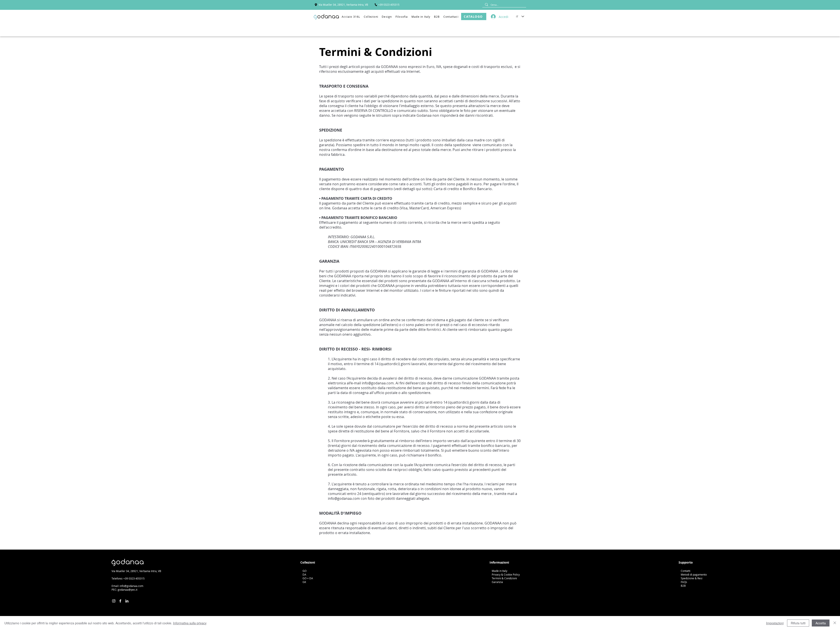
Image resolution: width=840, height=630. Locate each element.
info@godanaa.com (378, 383)
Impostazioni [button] (775, 623)
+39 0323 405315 (134, 578)
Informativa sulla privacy (189, 623)
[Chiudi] (834, 623)
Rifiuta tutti (798, 623)
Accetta (821, 623)
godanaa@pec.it (127, 589)
